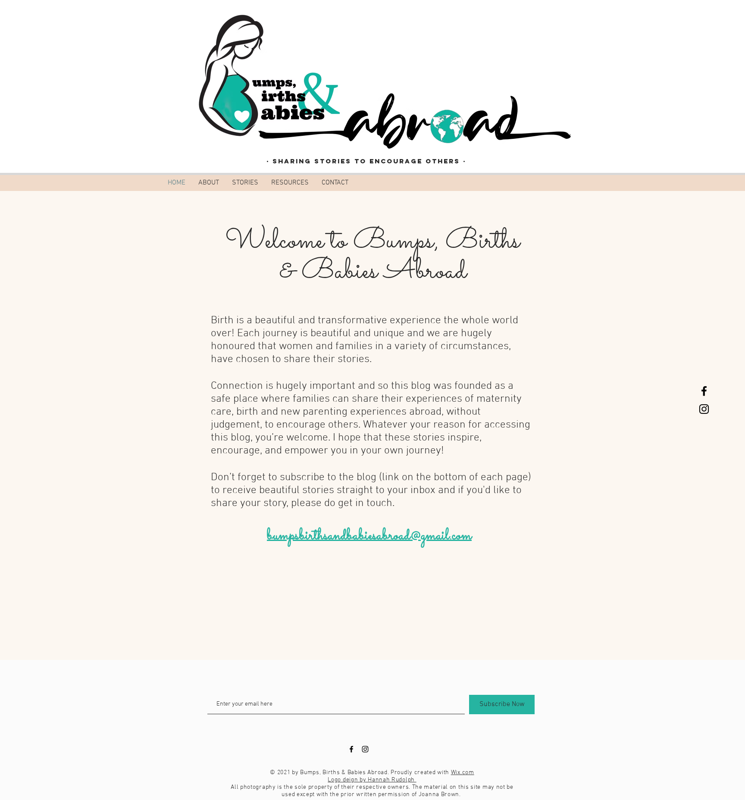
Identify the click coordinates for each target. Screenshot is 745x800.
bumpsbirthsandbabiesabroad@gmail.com (369, 535)
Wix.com (462, 772)
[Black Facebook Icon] (704, 390)
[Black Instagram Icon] (704, 409)
